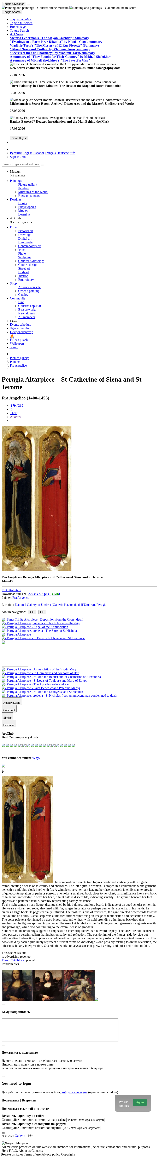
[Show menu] (28, 4)
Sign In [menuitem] (14, 157)
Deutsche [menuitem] (63, 153)
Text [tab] (14, 413)
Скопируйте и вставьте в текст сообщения (31, 1128)
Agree (140, 1102)
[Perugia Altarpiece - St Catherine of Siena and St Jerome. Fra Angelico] (36, 570)
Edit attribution (11, 590)
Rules (20, 1154)
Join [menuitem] (23, 157)
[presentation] (83, 421)
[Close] (42, 165)
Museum (17, 173)
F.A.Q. (14, 1150)
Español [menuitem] (38, 153)
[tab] (16, 405)
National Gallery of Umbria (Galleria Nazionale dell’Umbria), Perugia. (61, 604)
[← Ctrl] (43, 638)
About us (25, 1150)
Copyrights (68, 1154)
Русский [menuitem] (16, 153)
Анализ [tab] (15, 417)
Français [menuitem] (50, 153)
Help (5, 1150)
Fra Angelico (20, 597)
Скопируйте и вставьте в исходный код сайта (34, 1119)
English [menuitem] (28, 153)
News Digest (19, 138)
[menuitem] (72, 153)
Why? (36, 758)
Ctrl (32, 612)
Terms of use (32, 1154)
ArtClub (21, 220)
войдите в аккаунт (74, 1092)
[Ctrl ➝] (39, 669)
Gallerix (20, 1135)
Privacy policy (51, 1154)
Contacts (37, 1150)
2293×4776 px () (44, 594)
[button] (20, 19)
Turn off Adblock (13, 960)
